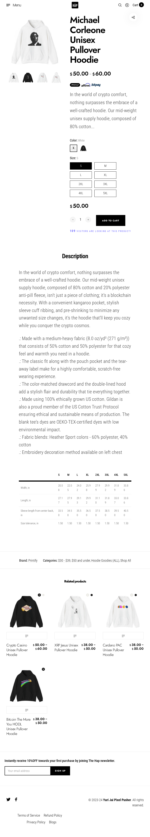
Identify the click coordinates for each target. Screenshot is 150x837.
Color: (77, 140)
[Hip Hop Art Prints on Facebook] (16, 799)
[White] (73, 148)
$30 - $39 (64, 560)
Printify (33, 560)
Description (75, 256)
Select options (26, 635)
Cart (137, 5)
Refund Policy (53, 815)
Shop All (125, 560)
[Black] (83, 148)
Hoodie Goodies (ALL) (105, 560)
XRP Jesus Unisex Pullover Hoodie (66, 647)
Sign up (60, 770)
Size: (74, 158)
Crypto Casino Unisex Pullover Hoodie (17, 650)
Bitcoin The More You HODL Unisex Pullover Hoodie (18, 726)
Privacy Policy (36, 822)
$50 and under (81, 560)
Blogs (52, 822)
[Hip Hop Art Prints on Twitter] (8, 799)
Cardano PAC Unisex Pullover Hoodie (113, 650)
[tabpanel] (35, 41)
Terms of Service (28, 815)
